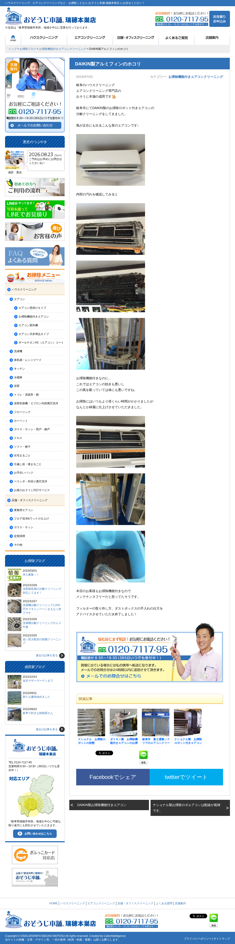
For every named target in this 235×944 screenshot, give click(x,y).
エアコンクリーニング (90, 38)
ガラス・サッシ (23, 527)
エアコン (19, 299)
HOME (13, 38)
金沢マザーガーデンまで (38, 680)
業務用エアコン (23, 510)
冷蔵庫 (18, 377)
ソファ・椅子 (22, 446)
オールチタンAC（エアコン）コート (41, 342)
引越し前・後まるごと (28, 464)
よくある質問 (176, 38)
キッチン (19, 368)
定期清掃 (19, 536)
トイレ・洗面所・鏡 (26, 394)
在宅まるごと (22, 455)
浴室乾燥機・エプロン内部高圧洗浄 (36, 403)
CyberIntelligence (115, 936)
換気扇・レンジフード (28, 360)
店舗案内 (212, 38)
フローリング (22, 412)
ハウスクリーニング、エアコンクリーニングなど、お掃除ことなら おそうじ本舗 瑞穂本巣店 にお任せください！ (75, 3)
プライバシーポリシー (197, 938)
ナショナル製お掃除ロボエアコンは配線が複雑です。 (186, 807)
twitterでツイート (186, 777)
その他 (18, 544)
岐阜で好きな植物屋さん (38, 713)
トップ (12, 49)
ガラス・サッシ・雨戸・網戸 (32, 429)
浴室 (17, 386)
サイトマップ (221, 938)
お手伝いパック (23, 472)
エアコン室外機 (28, 325)
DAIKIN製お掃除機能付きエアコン (101, 805)
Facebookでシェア (113, 777)
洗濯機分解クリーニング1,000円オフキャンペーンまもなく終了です (42, 609)
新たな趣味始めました (36, 696)
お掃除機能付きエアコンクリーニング (62, 49)
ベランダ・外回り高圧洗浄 (30, 481)
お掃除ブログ (28, 49)
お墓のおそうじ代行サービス (32, 490)
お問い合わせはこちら (38, 833)
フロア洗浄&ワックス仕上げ (31, 518)
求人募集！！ (31, 574)
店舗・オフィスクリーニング (136, 38)
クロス (18, 438)
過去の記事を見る (47, 655)
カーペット (21, 420)
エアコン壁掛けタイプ (32, 307)
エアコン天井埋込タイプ (34, 334)
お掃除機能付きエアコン (34, 316)
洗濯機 (18, 351)
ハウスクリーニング (44, 38)
